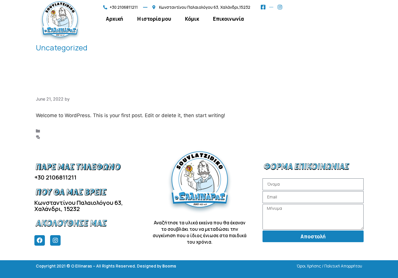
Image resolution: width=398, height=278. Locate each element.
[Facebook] (39, 240)
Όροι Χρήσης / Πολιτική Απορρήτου (329, 266)
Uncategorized (58, 131)
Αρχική (114, 18)
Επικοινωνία (228, 18)
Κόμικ (192, 18)
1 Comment (54, 137)
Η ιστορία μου (154, 18)
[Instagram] (55, 240)
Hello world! (63, 87)
